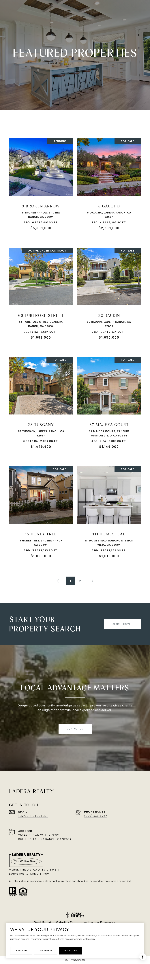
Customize (45, 950)
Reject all (21, 950)
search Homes (122, 624)
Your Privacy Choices (75, 959)
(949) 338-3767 (95, 815)
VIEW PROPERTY (41, 185)
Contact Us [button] (75, 728)
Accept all (70, 950)
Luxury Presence (102, 922)
